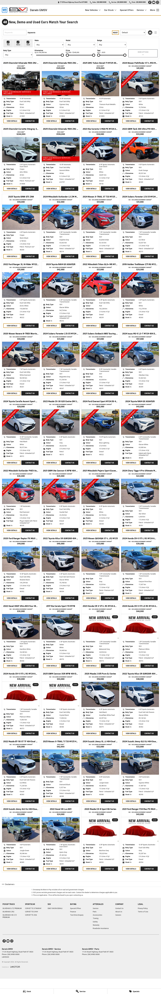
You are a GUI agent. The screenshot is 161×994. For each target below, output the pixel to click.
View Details (12, 121)
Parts (94, 912)
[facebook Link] (149, 2)
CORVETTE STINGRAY (33, 908)
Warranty (96, 925)
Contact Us (30, 121)
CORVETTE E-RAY (31, 912)
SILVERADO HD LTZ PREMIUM (10, 916)
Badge (99, 40)
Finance (73, 912)
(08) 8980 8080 (13, 954)
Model (68, 40)
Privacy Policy (143, 908)
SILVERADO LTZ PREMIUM (12, 908)
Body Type (7, 50)
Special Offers (127, 10)
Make (37, 40)
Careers (118, 915)
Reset (115, 32)
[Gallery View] (150, 32)
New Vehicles (91, 10)
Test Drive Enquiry (76, 915)
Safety (95, 922)
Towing (95, 918)
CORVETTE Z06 (31, 915)
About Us (118, 912)
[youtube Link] (153, 2)
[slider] (62, 55)
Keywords (31, 32)
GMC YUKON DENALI (55, 908)
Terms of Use (143, 912)
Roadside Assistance (101, 928)
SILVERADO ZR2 (8, 912)
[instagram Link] (157, 2)
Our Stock (109, 10)
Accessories (97, 915)
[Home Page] (14, 10)
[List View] (155, 32)
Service (140, 10)
